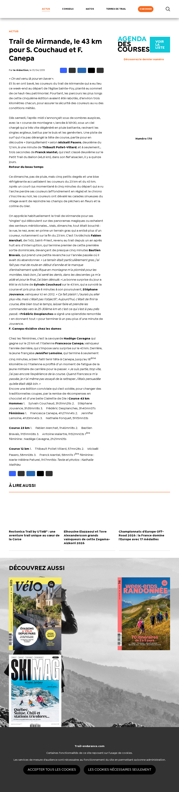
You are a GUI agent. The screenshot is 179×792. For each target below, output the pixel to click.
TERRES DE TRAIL (116, 9)
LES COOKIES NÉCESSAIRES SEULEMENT (119, 769)
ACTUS (46, 9)
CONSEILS (68, 9)
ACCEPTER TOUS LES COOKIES (52, 769)
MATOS (90, 9)
